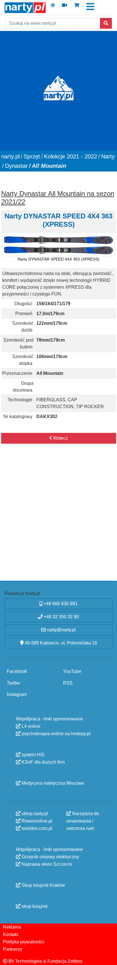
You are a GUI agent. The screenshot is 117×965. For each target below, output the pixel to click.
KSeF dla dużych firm (42, 761)
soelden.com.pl (36, 828)
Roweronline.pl (36, 820)
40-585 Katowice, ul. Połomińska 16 (60, 642)
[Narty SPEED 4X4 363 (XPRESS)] (58, 245)
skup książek (34, 906)
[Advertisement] (58, 518)
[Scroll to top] (109, 957)
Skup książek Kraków (42, 885)
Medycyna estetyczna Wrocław (52, 782)
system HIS (32, 754)
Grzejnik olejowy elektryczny (49, 856)
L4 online (30, 726)
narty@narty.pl (61, 629)
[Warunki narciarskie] (52, 7)
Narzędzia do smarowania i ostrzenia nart (82, 820)
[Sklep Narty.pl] (76, 7)
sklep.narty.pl (34, 813)
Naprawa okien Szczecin (46, 863)
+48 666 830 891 (60, 603)
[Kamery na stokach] (64, 7)
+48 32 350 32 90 (61, 616)
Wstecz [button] (60, 438)
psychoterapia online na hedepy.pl (55, 733)
